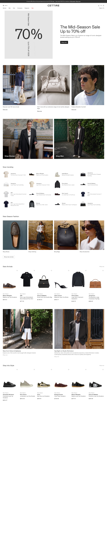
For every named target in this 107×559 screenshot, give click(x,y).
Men (10, 8)
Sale (32, 8)
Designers (27, 8)
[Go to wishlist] (101, 5)
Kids (14, 8)
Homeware (19, 8)
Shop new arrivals (9, 257)
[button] (5, 5)
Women (4, 8)
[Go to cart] (103, 5)
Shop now (72, 1)
